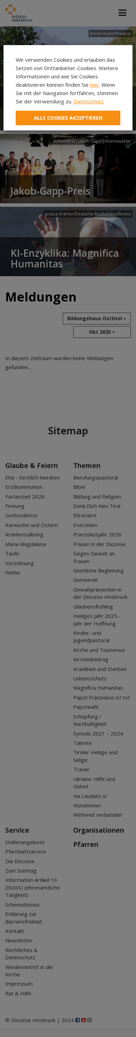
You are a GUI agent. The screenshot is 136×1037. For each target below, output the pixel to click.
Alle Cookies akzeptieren (68, 117)
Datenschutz (89, 101)
